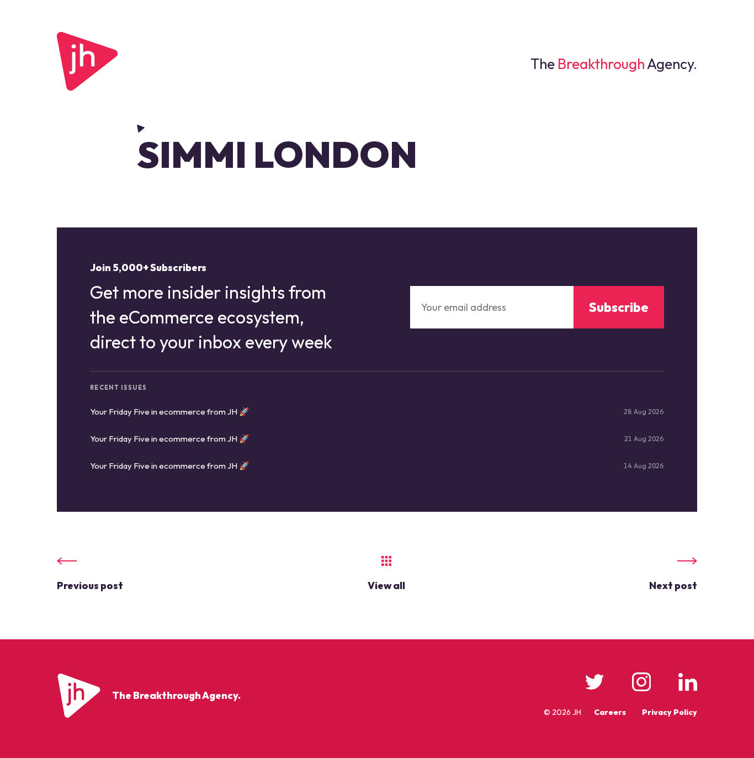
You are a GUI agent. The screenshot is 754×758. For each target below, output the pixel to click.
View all (386, 585)
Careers (610, 712)
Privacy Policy (669, 712)
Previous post (90, 585)
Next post (673, 585)
